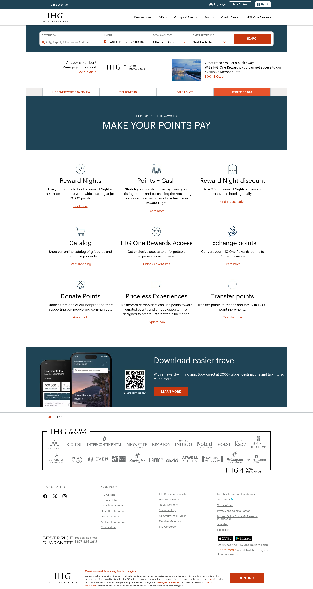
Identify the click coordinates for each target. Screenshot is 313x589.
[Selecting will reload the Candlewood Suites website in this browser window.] (256, 459)
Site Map (222, 524)
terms (210, 578)
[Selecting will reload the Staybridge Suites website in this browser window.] (212, 459)
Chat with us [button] (59, 4)
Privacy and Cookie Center (233, 510)
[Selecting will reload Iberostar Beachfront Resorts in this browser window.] (56, 459)
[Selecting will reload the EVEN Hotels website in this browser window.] (98, 459)
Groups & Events (185, 17)
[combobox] (71, 42)
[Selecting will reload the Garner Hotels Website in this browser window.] (156, 459)
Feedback (223, 529)
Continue (247, 578)
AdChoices (224, 499)
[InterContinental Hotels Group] (55, 17)
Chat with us (108, 527)
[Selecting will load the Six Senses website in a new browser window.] (54, 443)
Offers (163, 17)
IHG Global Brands (112, 505)
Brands (209, 17)
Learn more (227, 549)
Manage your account (79, 67)
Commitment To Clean (173, 515)
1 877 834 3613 (86, 541)
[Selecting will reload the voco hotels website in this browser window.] (223, 443)
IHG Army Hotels (169, 499)
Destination (49, 35)
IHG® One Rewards (259, 17)
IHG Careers (108, 494)
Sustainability (167, 510)
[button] (263, 4)
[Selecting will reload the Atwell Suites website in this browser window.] (190, 459)
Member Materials (170, 521)
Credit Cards (230, 17)
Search (252, 38)
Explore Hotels (110, 500)
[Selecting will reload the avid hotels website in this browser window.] (172, 459)
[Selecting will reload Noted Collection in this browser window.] (204, 443)
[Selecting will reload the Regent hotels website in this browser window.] (74, 443)
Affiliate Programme (113, 522)
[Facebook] (46, 496)
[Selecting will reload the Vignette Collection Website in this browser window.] (137, 443)
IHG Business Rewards (172, 494)
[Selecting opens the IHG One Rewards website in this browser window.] (244, 470)
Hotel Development (113, 511)
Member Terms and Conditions (236, 494)
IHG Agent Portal (111, 516)
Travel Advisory (168, 504)
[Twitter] (55, 496)
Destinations (142, 17)
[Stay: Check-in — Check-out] (124, 42)
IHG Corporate (168, 526)
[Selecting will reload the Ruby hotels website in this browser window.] (240, 443)
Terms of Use (225, 505)
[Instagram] (64, 496)
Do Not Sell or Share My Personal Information (237, 517)
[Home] (49, 417)
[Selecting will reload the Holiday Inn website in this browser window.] (137, 459)
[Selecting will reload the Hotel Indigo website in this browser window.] (183, 443)
